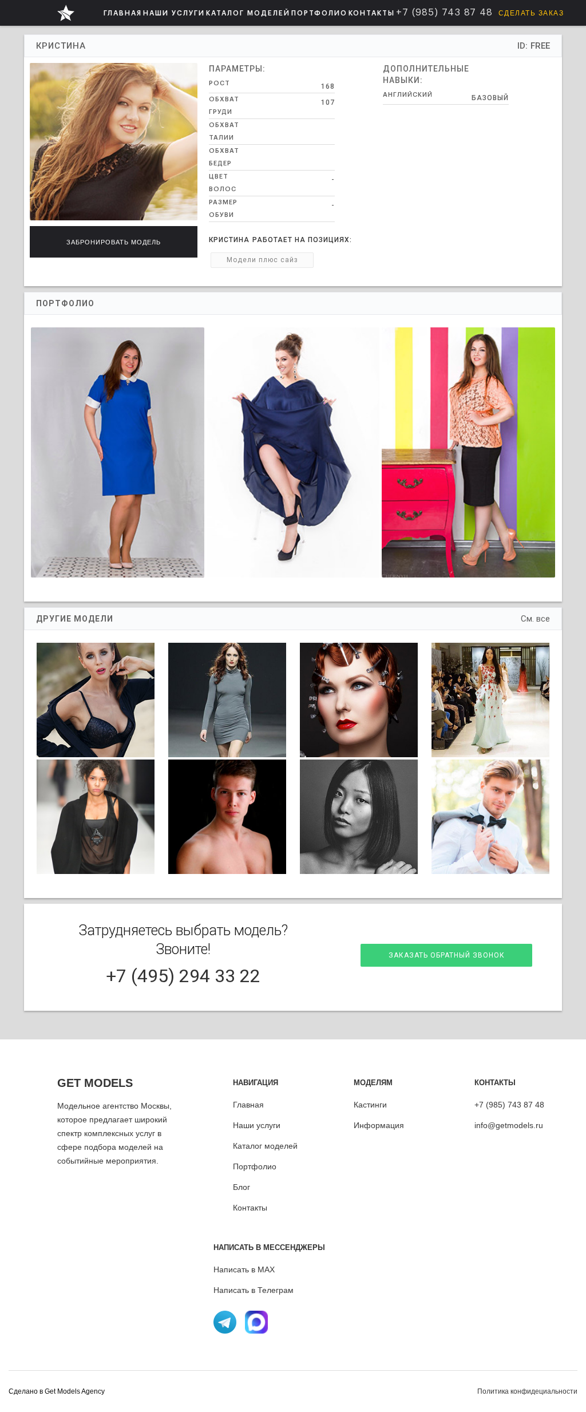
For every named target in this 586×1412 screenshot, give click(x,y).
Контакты (250, 1207)
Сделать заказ (531, 13)
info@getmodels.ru (508, 1125)
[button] (174, 13)
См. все (535, 619)
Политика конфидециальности (527, 1391)
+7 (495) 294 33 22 (183, 976)
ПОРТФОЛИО (319, 13)
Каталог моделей (265, 1145)
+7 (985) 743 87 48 (509, 1104)
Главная (248, 1104)
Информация (379, 1125)
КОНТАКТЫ (372, 13)
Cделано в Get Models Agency (57, 1391)
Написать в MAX (244, 1269)
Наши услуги (256, 1125)
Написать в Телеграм (253, 1290)
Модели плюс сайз (262, 260)
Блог (241, 1187)
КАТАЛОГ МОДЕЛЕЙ (248, 13)
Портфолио (254, 1166)
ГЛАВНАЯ (123, 13)
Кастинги (370, 1104)
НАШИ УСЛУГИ (174, 13)
